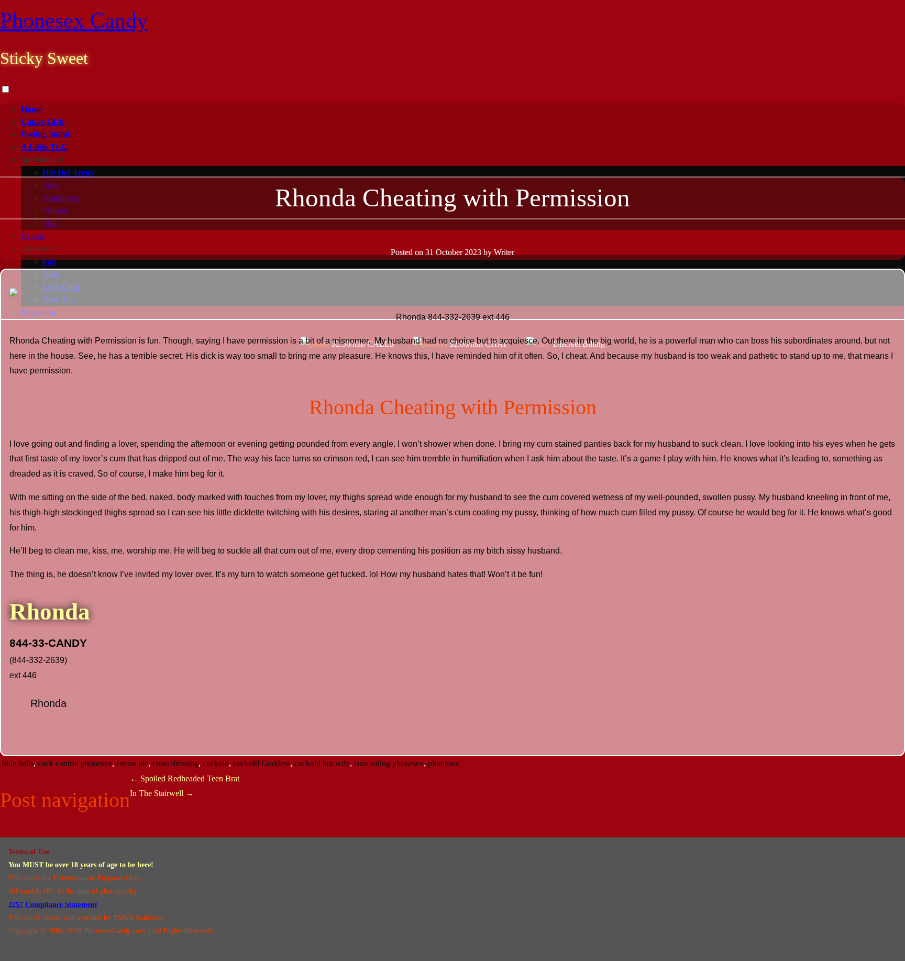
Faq (49, 261)
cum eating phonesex (389, 763)
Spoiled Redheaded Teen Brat (184, 778)
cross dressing (175, 763)
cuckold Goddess (261, 763)
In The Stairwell (162, 793)
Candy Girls (42, 121)
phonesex (443, 763)
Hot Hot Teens (67, 172)
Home (31, 109)
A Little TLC (44, 146)
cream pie (132, 763)
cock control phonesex (75, 763)
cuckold (216, 763)
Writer (504, 252)
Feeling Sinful (45, 134)
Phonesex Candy (74, 20)
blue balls (18, 763)
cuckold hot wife (322, 763)
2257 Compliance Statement (52, 905)
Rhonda (48, 703)
